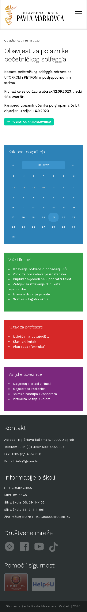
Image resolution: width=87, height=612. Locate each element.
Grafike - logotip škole (31, 299)
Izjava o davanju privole (31, 294)
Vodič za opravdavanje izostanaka (39, 274)
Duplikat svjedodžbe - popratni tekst (42, 279)
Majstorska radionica (29, 389)
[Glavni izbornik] (78, 14)
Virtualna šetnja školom (31, 399)
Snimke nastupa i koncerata (35, 394)
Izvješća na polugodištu (31, 336)
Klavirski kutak (24, 342)
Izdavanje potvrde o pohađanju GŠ (40, 269)
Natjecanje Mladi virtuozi (32, 384)
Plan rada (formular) (29, 347)
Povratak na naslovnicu (31, 121)
